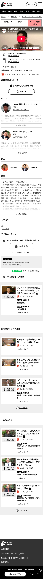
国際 (21, 11)
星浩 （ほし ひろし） (26, 132)
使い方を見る (14, 56)
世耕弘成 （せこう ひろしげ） (29, 104)
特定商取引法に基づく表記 (12, 554)
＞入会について (34, 574)
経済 (15, 11)
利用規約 (5, 562)
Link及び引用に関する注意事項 (14, 558)
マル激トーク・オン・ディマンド (18, 74)
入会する (23, 92)
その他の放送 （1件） (21, 137)
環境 (39, 11)
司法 (27, 11)
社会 (4, 11)
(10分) (35, 23)
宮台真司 (13, 167)
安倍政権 (5, 229)
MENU (40, 6)
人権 (33, 11)
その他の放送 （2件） (21, 110)
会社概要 (5, 549)
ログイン (31, 5)
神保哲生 (34, 167)
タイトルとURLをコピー (32, 271)
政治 (10, 11)
